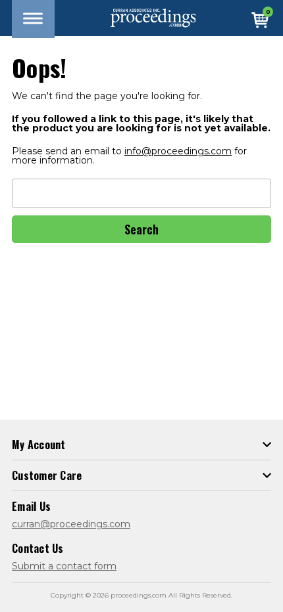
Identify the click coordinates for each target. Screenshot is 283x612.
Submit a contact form (64, 566)
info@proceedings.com (178, 151)
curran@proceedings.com (71, 524)
